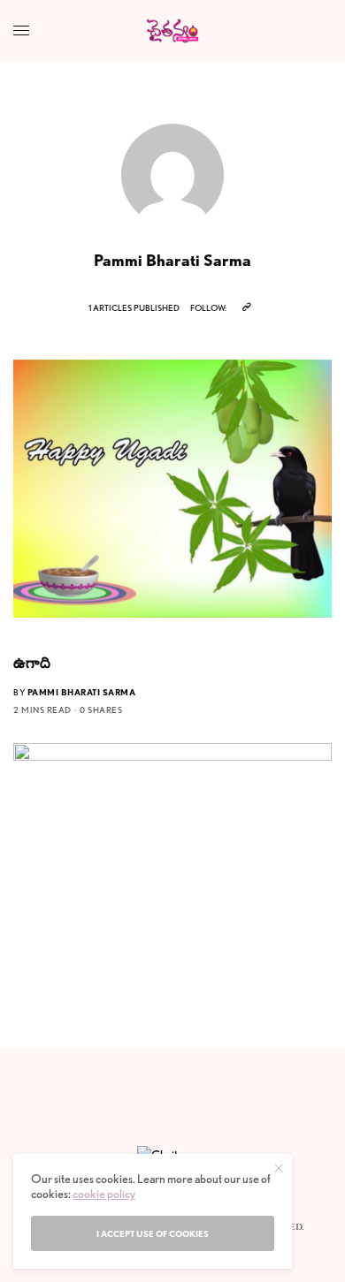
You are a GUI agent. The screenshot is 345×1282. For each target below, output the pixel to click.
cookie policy (104, 1194)
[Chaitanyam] (173, 31)
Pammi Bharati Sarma (81, 692)
